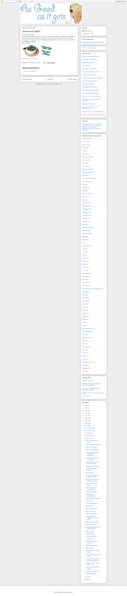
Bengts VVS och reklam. (89, 127)
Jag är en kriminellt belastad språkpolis (93, 114)
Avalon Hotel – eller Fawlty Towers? (92, 111)
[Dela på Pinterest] (54, 63)
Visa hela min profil (87, 33)
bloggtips (85, 212)
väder (84, 371)
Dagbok (84, 316)
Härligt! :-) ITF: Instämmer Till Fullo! (92, 393)
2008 (86, 423)
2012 (86, 413)
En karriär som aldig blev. (89, 59)
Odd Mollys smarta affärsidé (90, 90)
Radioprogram (86, 227)
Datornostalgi (89, 533)
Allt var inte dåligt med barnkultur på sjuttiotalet (92, 453)
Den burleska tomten (92, 508)
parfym (84, 359)
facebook (85, 298)
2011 (85, 415)
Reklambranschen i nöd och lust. (92, 124)
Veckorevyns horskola (88, 75)
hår (83, 255)
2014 (86, 408)
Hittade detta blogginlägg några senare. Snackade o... (91, 384)
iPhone (84, 258)
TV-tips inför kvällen (91, 491)
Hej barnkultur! (90, 472)
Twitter (84, 221)
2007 (86, 426)
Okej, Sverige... (90, 548)
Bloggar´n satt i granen (92, 466)
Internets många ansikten (93, 498)
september (89, 435)
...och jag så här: (90, 539)
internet (84, 239)
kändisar (84, 230)
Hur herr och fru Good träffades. (91, 96)
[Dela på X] (51, 63)
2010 (86, 418)
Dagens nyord (90, 531)
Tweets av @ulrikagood (89, 48)
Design (84, 319)
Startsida (50, 79)
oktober (88, 433)
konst (83, 343)
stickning (84, 282)
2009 (86, 420)
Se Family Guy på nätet (92, 571)
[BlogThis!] (49, 63)
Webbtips (85, 276)
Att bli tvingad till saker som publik (92, 458)
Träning (84, 187)
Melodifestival (86, 331)
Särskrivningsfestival (92, 545)
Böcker (84, 197)
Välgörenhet (85, 337)
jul (83, 242)
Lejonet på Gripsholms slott (90, 71)
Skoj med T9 (89, 501)
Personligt (85, 138)
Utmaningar (85, 273)
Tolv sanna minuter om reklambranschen (92, 476)
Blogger (71, 592)
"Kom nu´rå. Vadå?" (91, 447)
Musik (84, 163)
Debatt (84, 148)
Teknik (84, 334)
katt (83, 184)
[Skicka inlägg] (43, 62)
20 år (36, 58)
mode (84, 249)
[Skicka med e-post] (47, 63)
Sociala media (86, 172)
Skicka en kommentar (30, 71)
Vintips (84, 294)
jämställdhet (85, 246)
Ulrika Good (88, 31)
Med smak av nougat (92, 522)
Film (83, 190)
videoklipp (85, 285)
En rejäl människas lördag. (90, 81)
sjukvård (84, 365)
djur (83, 340)
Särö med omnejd (87, 178)
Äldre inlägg (72, 79)
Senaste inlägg (27, 79)
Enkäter (84, 267)
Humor (84, 270)
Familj (84, 154)
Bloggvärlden (86, 157)
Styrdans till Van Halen (88, 104)
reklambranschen (87, 362)
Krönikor (84, 218)
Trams (84, 141)
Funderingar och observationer (91, 288)
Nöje (83, 224)
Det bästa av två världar (89, 68)
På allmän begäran (91, 536)
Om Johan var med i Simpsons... (92, 542)
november (89, 430)
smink (84, 252)
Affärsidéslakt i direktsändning (91, 495)
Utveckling (85, 291)
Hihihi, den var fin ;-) (88, 380)
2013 (86, 410)
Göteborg (85, 181)
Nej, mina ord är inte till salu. (90, 56)
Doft (83, 322)
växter (84, 310)
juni (87, 579)
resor (83, 307)
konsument (85, 347)
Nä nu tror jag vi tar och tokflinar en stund (92, 480)
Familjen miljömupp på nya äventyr (92, 78)
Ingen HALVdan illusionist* (93, 444)
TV (83, 151)
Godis (84, 325)
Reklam (84, 145)
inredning (85, 301)
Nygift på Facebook (91, 513)
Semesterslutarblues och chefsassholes (89, 107)
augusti (88, 438)
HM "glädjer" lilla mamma (89, 87)
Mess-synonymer (91, 511)
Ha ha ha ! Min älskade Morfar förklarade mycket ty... (91, 389)
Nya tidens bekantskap (92, 449)
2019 (86, 405)
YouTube (84, 203)
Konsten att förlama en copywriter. (92, 125)
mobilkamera (86, 233)
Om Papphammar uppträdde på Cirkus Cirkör (92, 517)
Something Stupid (91, 573)
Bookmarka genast (91, 524)
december (89, 428)
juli (87, 577)
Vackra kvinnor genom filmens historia (92, 462)
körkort (84, 353)
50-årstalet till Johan (88, 84)
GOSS (84, 166)
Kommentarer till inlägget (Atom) (53, 84)
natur (83, 356)
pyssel (84, 264)
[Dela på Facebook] (52, 63)
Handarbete (89, 506)
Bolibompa (28, 43)
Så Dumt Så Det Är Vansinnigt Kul (91, 488)
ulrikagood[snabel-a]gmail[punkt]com (93, 42)
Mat (83, 200)
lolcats (84, 304)
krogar (84, 350)
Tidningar (85, 160)
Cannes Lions (86, 169)
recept (84, 279)
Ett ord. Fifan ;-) (87, 396)
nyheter (84, 261)
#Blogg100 (85, 206)
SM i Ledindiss (86, 65)
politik (84, 236)
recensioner (85, 193)
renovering (85, 215)
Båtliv (83, 313)
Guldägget (85, 209)
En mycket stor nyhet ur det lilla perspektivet (92, 559)
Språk (84, 175)
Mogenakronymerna (88, 62)
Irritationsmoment (87, 328)
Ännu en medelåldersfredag (90, 93)
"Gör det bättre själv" (92, 503)
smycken (84, 368)
